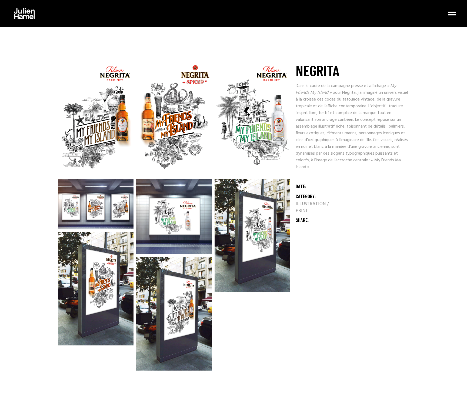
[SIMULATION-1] (252, 235)
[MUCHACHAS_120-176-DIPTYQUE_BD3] (95, 119)
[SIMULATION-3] (174, 314)
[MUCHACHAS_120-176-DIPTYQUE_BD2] (174, 119)
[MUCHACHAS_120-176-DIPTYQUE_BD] (252, 119)
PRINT (302, 210)
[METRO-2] (95, 204)
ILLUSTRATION (311, 204)
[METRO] (174, 216)
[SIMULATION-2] (95, 288)
